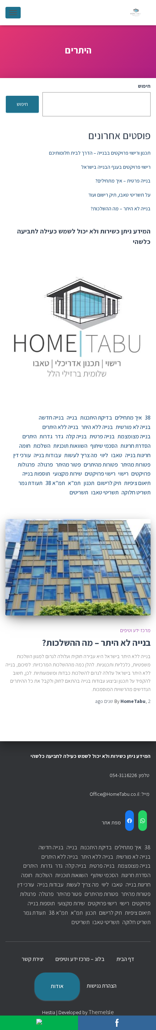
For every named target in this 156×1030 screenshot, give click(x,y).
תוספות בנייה (36, 473)
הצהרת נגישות (101, 986)
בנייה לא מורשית (133, 427)
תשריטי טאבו (105, 492)
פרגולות (26, 464)
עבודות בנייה (47, 455)
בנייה (72, 417)
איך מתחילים (128, 417)
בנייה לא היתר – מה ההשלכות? (121, 208)
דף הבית (125, 959)
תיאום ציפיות (137, 483)
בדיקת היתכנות (96, 417)
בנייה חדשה (51, 417)
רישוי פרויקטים (100, 473)
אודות (57, 986)
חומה (24, 446)
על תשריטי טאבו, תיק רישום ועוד (119, 195)
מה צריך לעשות (80, 455)
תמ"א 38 (55, 483)
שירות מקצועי (67, 473)
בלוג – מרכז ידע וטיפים (80, 959)
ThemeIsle (101, 1012)
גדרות (46, 436)
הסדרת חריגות (135, 446)
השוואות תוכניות (70, 446)
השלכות (41, 446)
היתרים (29, 436)
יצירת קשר (33, 959)
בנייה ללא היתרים (60, 427)
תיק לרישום (109, 483)
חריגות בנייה (138, 455)
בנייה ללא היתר (97, 427)
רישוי (123, 473)
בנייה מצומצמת (134, 436)
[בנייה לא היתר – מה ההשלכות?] (78, 567)
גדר (59, 436)
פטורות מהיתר (136, 464)
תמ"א (74, 483)
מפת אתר (111, 822)
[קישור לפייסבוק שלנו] (117, 1023)
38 (148, 417)
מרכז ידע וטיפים (135, 630)
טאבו (116, 455)
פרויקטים (141, 473)
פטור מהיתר (68, 464)
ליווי (104, 455)
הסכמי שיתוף (104, 446)
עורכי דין (22, 455)
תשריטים (79, 492)
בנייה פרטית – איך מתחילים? (123, 180)
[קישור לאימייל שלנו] (39, 1023)
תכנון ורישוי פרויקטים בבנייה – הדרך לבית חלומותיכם (100, 153)
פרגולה (45, 464)
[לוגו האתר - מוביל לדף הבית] (133, 13)
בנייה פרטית (102, 436)
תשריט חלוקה (136, 492)
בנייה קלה (76, 436)
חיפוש (144, 86)
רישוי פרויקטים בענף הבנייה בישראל (116, 167)
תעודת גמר (30, 483)
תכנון (88, 483)
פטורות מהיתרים (101, 464)
